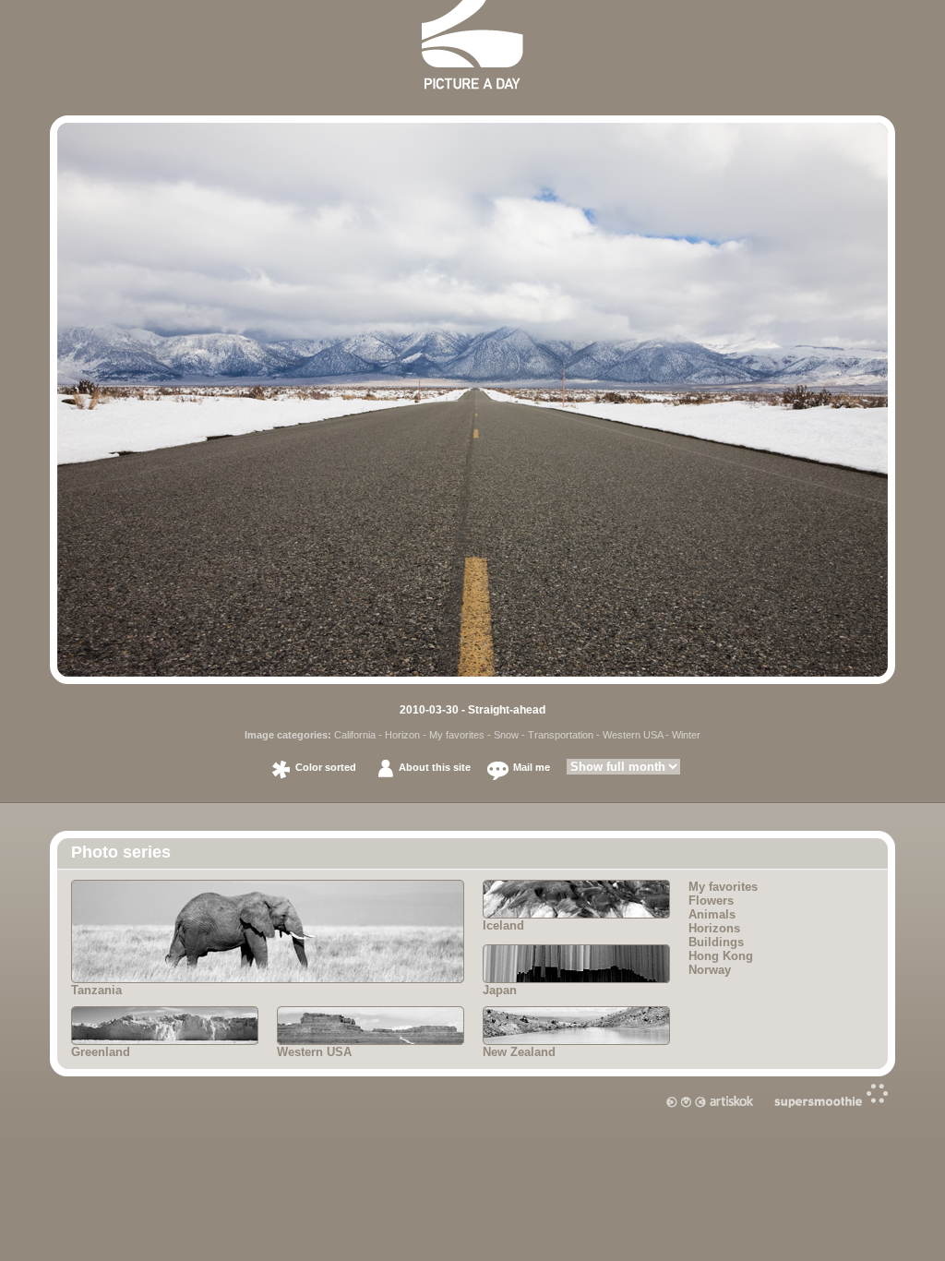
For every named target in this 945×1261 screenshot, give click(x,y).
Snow (506, 734)
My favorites (456, 734)
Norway (709, 970)
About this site (435, 767)
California (355, 734)
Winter (686, 734)
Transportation (560, 734)
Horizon (402, 734)
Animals (712, 914)
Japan (500, 990)
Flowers (711, 900)
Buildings (716, 942)
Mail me (531, 767)
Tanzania (96, 990)
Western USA (633, 734)
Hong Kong (720, 956)
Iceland (503, 925)
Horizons (714, 928)
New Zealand (519, 1052)
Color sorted (325, 767)
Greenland (100, 1052)
